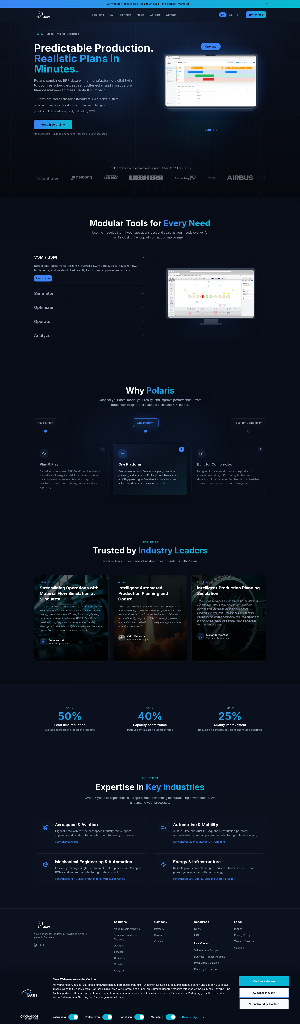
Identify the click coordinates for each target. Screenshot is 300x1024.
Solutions (98, 14)
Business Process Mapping (209, 956)
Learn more (43, 278)
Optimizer (119, 958)
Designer (119, 945)
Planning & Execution (206, 969)
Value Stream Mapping (127, 928)
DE (230, 14)
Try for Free (256, 14)
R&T (112, 14)
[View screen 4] (216, 130)
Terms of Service (244, 941)
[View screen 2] (208, 130)
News (140, 14)
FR (238, 14)
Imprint (238, 928)
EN (222, 14)
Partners (125, 14)
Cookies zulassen (264, 981)
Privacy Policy (242, 935)
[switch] (107, 1017)
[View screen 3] (212, 130)
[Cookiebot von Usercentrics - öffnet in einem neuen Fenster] (29, 1017)
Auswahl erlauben (264, 992)
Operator (119, 964)
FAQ (196, 935)
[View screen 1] (205, 130)
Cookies (239, 947)
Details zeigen (190, 1017)
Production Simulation (206, 962)
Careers (155, 14)
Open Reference (54, 649)
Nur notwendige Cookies (264, 1003)
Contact (171, 14)
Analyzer (119, 970)
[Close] (267, 4)
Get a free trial (51, 124)
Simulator (119, 951)
